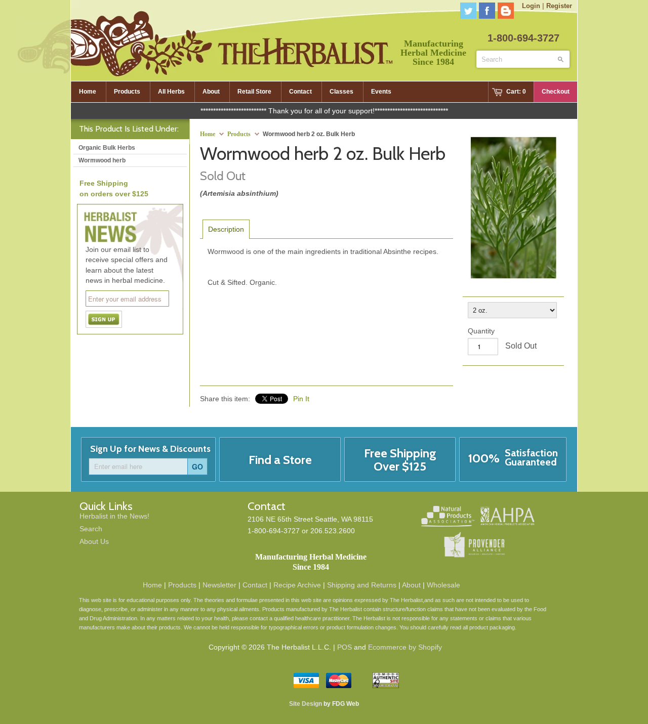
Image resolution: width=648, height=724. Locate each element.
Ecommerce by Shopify (405, 647)
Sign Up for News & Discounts (150, 448)
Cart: (516, 91)
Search (90, 529)
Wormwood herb (102, 160)
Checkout (556, 91)
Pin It (301, 399)
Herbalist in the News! (114, 516)
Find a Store (280, 459)
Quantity (481, 331)
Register (559, 6)
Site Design (305, 703)
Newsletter (219, 585)
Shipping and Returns (361, 585)
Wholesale (443, 585)
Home (152, 585)
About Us (94, 541)
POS (344, 647)
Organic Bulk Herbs (106, 147)
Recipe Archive (297, 585)
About (411, 585)
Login (531, 6)
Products (239, 134)
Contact (254, 585)
